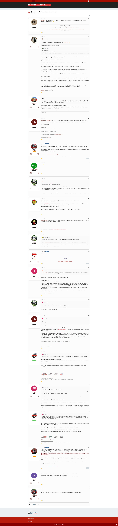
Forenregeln (57, 154)
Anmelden (80, 1)
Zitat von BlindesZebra (46, 48)
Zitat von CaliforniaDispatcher (47, 237)
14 (38, 504)
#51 (88, 251)
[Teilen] (89, 15)
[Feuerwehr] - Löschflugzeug (34, 512)
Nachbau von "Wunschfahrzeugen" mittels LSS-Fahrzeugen (76, 29)
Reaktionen (31, 46)
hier (52, 151)
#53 (88, 299)
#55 (88, 351)
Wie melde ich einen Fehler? (50, 154)
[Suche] (88, 1)
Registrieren (84, 1)
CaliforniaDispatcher (44, 220)
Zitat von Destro (45, 270)
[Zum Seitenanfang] (117, 525)
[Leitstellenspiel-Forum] (59, 5)
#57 (88, 411)
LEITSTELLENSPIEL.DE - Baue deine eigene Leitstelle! (59, 229)
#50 (88, 234)
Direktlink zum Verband (74, 27)
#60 (88, 488)
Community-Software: (59, 524)
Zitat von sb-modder (46, 387)
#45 (88, 143)
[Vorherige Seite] (29, 504)
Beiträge (30, 47)
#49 (88, 218)
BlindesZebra (43, 20)
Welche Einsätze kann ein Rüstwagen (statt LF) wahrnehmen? (58, 29)
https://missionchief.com (61, 329)
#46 (88, 162)
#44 (88, 118)
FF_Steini (49, 293)
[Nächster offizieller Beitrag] (88, 158)
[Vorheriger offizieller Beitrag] (87, 158)
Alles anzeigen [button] (65, 186)
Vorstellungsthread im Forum (67, 27)
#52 (88, 267)
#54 (88, 315)
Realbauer (42, 90)
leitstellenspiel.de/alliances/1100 (58, 134)
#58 (88, 447)
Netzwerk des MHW (46, 203)
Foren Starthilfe (44, 154)
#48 (88, 198)
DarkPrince (31, 513)
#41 (88, 18)
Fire (57, 192)
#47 (88, 178)
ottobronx (43, 120)
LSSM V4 (49, 137)
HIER (41, 371)
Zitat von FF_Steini (45, 318)
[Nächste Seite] (40, 504)
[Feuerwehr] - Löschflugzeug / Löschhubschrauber (50, 183)
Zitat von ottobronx (46, 98)
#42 (88, 36)
